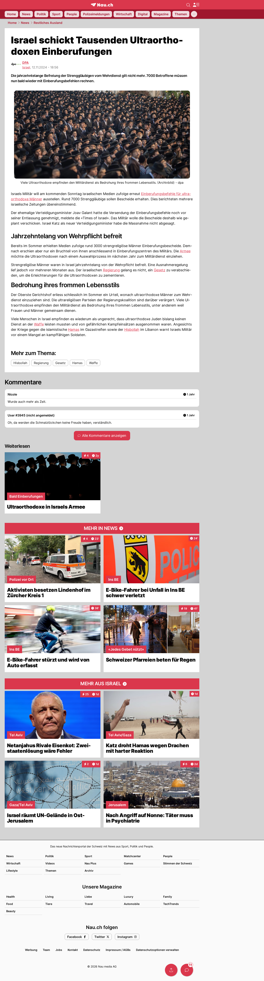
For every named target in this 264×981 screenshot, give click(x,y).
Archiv (89, 870)
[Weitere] (194, 14)
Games (128, 863)
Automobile (132, 903)
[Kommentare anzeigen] (187, 970)
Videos (50, 863)
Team (46, 949)
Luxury (128, 896)
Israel (26, 67)
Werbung (31, 949)
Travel (89, 903)
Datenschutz (91, 949)
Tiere (48, 903)
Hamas (73, 329)
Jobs (58, 949)
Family (167, 896)
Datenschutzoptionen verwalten (157, 949)
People (167, 856)
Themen (50, 870)
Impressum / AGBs (118, 949)
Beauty (10, 911)
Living (49, 896)
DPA (25, 63)
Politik (49, 856)
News (25, 23)
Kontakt (73, 949)
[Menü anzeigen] (196, 5)
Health (10, 896)
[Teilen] (171, 970)
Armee (185, 251)
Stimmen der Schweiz (177, 863)
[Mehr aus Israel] (102, 683)
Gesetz (159, 270)
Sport (88, 856)
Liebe (88, 896)
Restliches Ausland (48, 23)
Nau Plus (90, 863)
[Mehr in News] (102, 528)
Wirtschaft (13, 863)
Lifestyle (12, 870)
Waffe (39, 324)
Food (9, 903)
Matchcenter (132, 856)
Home (12, 23)
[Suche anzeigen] (188, 4)
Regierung (111, 270)
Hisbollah (131, 329)
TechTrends (171, 903)
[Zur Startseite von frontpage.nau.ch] (102, 5)
